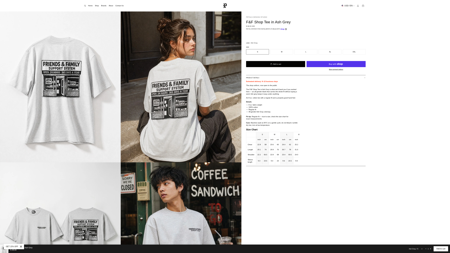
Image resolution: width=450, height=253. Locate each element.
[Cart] (363, 5)
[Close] (21, 246)
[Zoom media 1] (60, 86)
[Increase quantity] (430, 249)
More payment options (336, 69)
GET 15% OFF (12, 246)
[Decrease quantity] (426, 249)
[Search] (85, 5)
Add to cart (277, 64)
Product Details (252, 78)
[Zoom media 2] (181, 86)
